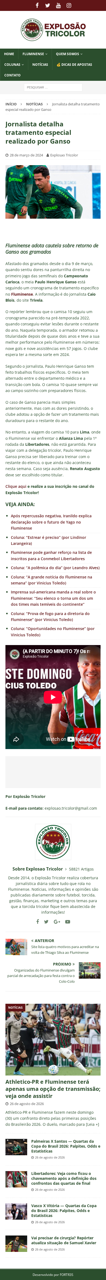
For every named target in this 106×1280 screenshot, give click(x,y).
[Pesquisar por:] (53, 87)
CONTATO (12, 75)
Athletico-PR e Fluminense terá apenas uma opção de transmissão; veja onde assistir (53, 1089)
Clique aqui (15, 486)
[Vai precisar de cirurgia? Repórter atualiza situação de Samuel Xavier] (16, 1244)
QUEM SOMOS (67, 54)
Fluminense (33, 54)
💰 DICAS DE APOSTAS (74, 64)
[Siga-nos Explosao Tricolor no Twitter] (44, 921)
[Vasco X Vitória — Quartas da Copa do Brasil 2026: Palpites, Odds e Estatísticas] (16, 1211)
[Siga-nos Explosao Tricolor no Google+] (55, 921)
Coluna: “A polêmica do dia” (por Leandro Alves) (55, 567)
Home (9, 54)
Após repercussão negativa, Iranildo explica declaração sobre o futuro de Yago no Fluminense (51, 522)
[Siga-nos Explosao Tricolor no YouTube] (65, 921)
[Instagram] (69, 5)
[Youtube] (58, 5)
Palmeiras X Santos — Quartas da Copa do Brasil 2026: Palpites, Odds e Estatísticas (65, 1146)
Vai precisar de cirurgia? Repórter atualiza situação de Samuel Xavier (63, 1240)
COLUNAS (12, 64)
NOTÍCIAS (40, 64)
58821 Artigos (81, 869)
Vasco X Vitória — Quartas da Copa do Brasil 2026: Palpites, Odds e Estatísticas (63, 1210)
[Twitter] (47, 5)
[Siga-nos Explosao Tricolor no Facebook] (37, 921)
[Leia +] (92, 1124)
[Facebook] (37, 5)
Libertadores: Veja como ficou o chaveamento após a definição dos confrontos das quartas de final (63, 1178)
